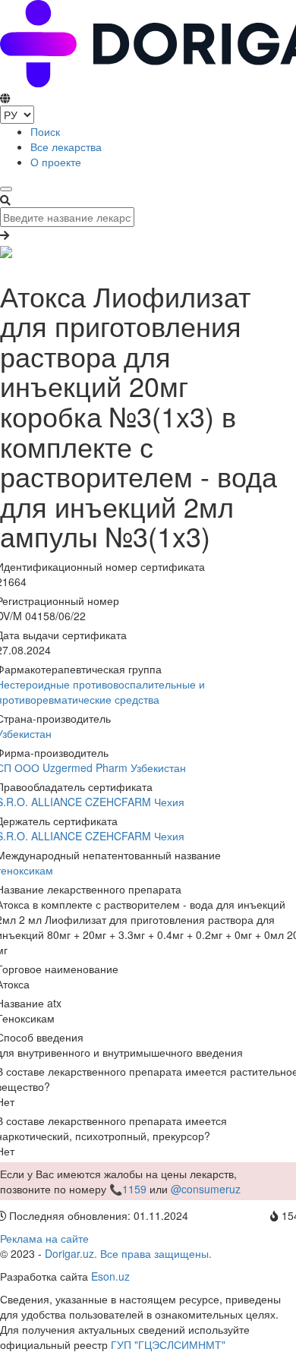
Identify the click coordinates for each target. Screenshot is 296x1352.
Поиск (45, 131)
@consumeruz (206, 1188)
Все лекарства (66, 146)
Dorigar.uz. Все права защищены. (128, 1253)
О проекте (55, 161)
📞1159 (127, 1188)
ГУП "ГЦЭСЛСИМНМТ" (168, 1344)
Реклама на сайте (44, 1238)
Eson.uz (110, 1276)
